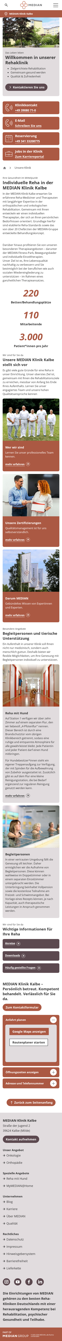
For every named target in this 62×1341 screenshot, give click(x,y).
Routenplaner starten (28, 1042)
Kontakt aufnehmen (21, 1139)
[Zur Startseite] (31, 5)
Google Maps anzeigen (29, 1031)
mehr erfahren (15, 464)
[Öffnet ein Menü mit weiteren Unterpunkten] (55, 5)
